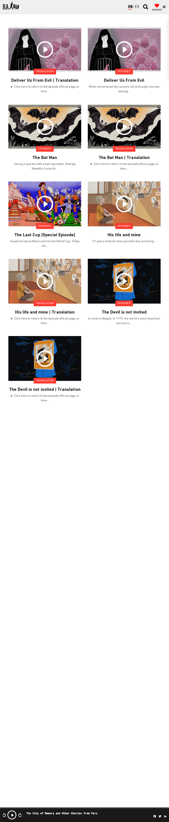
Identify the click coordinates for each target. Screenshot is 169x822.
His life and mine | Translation (45, 312)
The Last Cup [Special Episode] (45, 235)
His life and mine (124, 235)
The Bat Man (45, 158)
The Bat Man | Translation (124, 158)
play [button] (11, 815)
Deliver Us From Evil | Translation (44, 80)
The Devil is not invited (124, 312)
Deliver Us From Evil (124, 80)
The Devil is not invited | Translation (45, 389)
